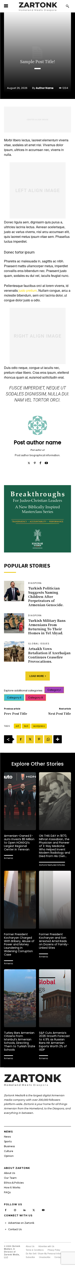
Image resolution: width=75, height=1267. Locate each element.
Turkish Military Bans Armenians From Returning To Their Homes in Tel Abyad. (47, 626)
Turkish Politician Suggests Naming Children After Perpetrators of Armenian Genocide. (46, 596)
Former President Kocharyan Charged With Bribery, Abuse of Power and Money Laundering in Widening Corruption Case (19, 944)
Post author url (37, 449)
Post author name (37, 442)
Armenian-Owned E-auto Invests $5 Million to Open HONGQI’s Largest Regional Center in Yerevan (19, 842)
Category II (14, 697)
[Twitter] (28, 461)
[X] (30, 739)
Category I (54, 690)
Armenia (8, 858)
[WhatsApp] (48, 739)
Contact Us (15, 1229)
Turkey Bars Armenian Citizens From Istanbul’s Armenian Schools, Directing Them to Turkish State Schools (19, 1041)
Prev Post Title (15, 713)
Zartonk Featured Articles (52, 865)
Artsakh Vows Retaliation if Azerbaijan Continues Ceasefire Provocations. (49, 654)
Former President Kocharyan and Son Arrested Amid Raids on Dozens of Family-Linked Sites (54, 941)
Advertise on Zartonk (21, 1222)
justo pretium (28, 290)
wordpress (39, 726)
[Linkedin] (24, 1209)
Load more (36, 676)
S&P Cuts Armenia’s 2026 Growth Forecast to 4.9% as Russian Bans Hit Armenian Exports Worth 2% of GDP (54, 1041)
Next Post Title (59, 713)
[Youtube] (46, 461)
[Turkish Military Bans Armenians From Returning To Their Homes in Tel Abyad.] (14, 623)
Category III (35, 697)
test (26, 726)
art (17, 726)
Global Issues (38, 643)
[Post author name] (37, 425)
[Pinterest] (34, 461)
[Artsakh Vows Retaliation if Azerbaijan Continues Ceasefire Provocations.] (14, 651)
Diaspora (35, 583)
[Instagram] (15, 1209)
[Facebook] (40, 461)
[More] (57, 739)
